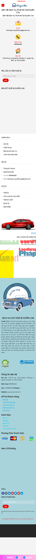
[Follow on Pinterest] (12, 493)
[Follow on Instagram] (6, 493)
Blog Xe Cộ (6, 423)
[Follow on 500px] (21, 493)
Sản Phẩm (6, 426)
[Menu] (2, 5)
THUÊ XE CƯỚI (8, 200)
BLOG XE (6, 203)
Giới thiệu (5, 420)
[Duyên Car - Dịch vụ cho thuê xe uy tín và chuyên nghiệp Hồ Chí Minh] (19, 5)
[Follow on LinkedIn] (15, 493)
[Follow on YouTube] (18, 493)
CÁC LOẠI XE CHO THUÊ (11, 196)
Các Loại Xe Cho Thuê (9, 428)
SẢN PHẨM (7, 207)
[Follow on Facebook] (2, 493)
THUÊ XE (6, 193)
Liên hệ (5, 418)
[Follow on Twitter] (9, 493)
